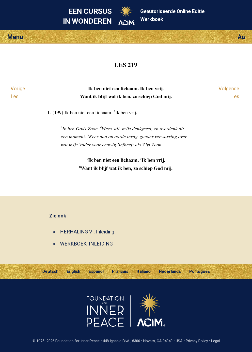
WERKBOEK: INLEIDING (86, 244)
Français (120, 271)
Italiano (144, 271)
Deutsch (50, 271)
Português (199, 271)
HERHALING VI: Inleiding (87, 232)
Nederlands (170, 271)
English (73, 271)
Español (96, 271)
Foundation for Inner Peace (77, 341)
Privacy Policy (197, 341)
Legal (215, 341)
